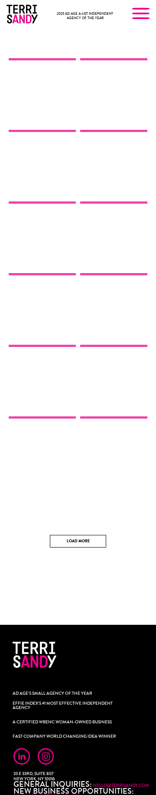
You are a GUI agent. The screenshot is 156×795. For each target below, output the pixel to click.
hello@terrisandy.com (121, 785)
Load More (78, 541)
